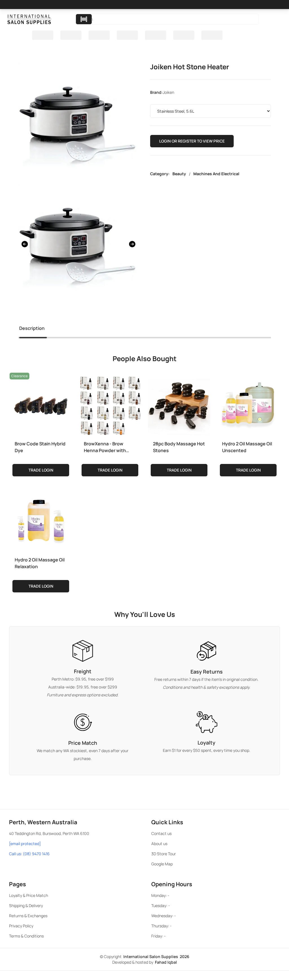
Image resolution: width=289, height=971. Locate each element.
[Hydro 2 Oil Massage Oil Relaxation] (41, 520)
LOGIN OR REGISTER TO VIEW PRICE (192, 141)
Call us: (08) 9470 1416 (29, 853)
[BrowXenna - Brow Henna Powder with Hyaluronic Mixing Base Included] (110, 404)
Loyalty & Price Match (28, 895)
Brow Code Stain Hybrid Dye (40, 447)
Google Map (162, 863)
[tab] (32, 329)
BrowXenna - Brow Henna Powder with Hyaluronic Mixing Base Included (109, 447)
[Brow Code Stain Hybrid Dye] (41, 404)
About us (159, 843)
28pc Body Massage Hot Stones (179, 447)
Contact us (161, 833)
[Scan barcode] (84, 19)
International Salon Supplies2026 (156, 956)
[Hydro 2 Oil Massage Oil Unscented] (248, 404)
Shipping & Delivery (26, 905)
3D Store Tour (163, 853)
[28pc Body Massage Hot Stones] (179, 404)
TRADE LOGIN (41, 470)
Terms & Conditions (26, 936)
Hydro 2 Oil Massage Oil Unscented (247, 447)
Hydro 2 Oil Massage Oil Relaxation (40, 563)
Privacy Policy (21, 925)
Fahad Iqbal (166, 962)
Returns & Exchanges (28, 915)
